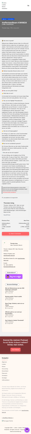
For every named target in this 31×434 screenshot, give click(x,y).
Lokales (4, 364)
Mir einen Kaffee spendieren (9, 192)
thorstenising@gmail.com (9, 266)
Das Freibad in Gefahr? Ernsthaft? (14, 321)
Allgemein (4, 19)
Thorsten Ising (9, 203)
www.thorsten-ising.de (9, 255)
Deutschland (5, 371)
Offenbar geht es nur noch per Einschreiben (13, 313)
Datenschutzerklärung (15, 431)
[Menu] (28, 5)
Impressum (23, 429)
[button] (7, 215)
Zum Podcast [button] (15, 349)
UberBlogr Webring (7, 417)
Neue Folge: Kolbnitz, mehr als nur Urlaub (14, 305)
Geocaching (5, 368)
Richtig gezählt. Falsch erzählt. (13, 297)
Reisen (3, 366)
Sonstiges (4, 377)
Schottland (4, 375)
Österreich (4, 373)
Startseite (4, 35)
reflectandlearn (11, 19)
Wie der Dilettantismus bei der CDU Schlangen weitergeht (14, 290)
